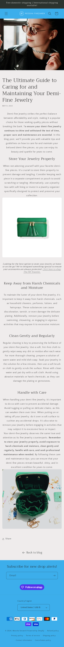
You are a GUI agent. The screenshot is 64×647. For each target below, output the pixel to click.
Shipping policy (49, 636)
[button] (6, 13)
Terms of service (33, 636)
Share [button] (8, 539)
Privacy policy (17, 636)
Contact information (24, 640)
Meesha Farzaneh (20, 631)
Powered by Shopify (35, 631)
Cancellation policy (43, 640)
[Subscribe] (54, 575)
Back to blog (34, 552)
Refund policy (53, 631)
